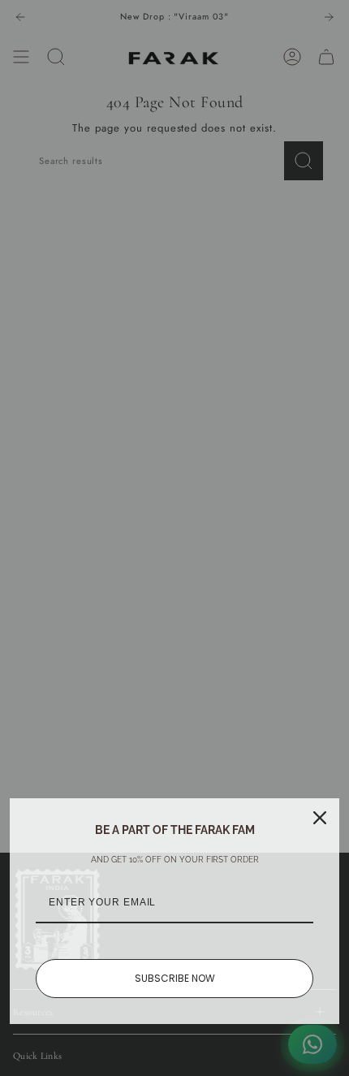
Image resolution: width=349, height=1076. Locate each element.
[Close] (319, 817)
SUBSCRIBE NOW (175, 978)
